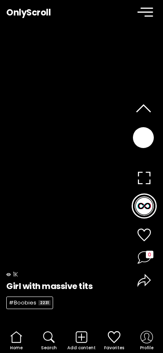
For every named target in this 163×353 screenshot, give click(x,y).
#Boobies (29, 303)
